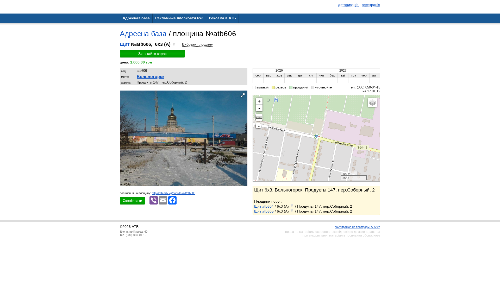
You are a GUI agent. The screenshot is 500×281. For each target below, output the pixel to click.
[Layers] (372, 102)
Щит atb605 (264, 211)
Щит (125, 44)
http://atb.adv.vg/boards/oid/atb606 (173, 193)
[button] (243, 95)
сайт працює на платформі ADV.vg (357, 226)
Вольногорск (150, 76)
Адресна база (143, 34)
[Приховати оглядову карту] (259, 126)
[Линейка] (259, 117)
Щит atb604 (264, 206)
